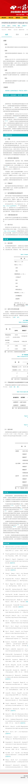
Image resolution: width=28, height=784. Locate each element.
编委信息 (18, 17)
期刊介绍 (11, 17)
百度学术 (12, 563)
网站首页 (4, 17)
